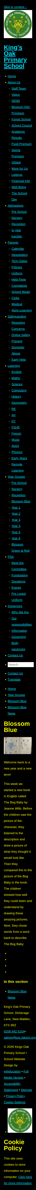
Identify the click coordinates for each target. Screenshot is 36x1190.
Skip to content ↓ (15, 7)
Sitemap (26, 1090)
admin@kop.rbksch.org (20, 1037)
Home (12, 688)
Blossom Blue (17, 701)
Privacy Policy (15, 1096)
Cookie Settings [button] (14, 1102)
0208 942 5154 (14, 1031)
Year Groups (16, 695)
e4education (12, 1071)
